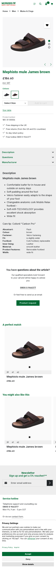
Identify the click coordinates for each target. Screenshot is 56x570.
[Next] (50, 64)
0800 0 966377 (28, 287)
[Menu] (34, 3)
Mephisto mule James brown (25, 376)
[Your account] (46, 3)
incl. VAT (6, 83)
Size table (7, 110)
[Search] (40, 3)
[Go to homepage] (8, 4)
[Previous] (45, 64)
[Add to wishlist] (47, 25)
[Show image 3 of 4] (49, 47)
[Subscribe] (50, 483)
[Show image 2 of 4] (49, 44)
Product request (28, 303)
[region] (28, 42)
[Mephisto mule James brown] (28, 42)
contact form (17, 516)
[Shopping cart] (52, 3)
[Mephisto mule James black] (6, 95)
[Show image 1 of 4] (49, 41)
